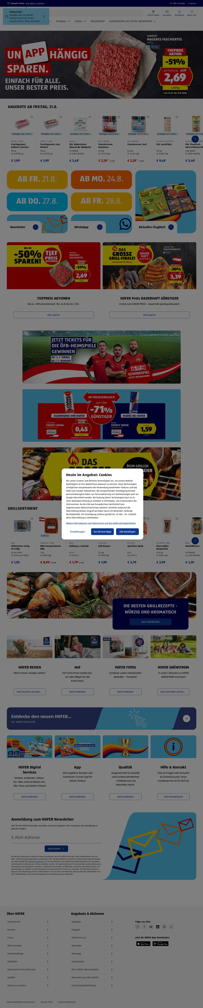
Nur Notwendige (102, 531)
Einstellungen (77, 531)
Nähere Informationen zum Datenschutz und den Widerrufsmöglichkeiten (101, 523)
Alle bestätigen (127, 531)
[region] (102, 504)
